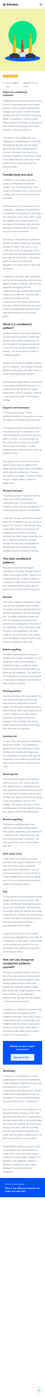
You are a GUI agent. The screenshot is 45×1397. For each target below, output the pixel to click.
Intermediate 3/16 (10, 76)
